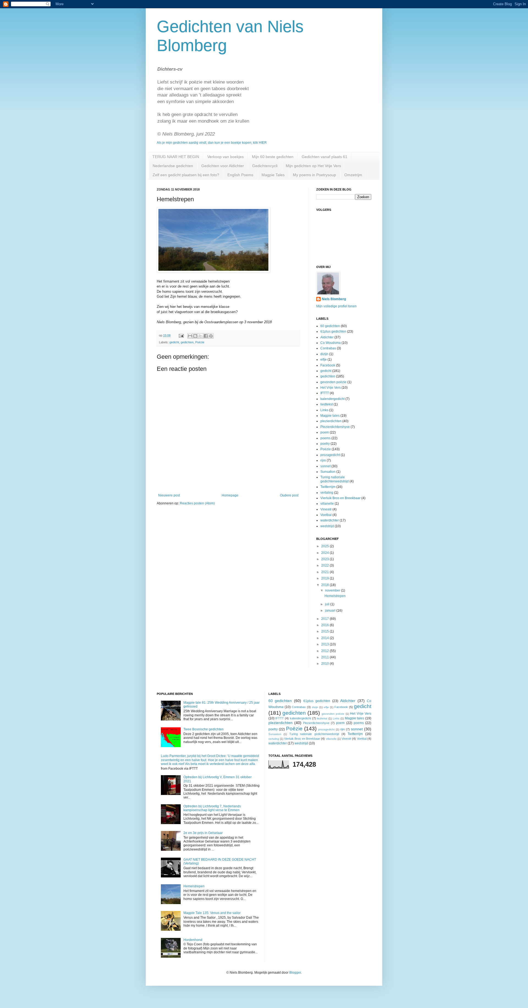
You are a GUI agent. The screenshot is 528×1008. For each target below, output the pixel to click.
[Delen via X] (200, 336)
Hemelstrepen (335, 596)
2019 (325, 578)
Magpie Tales (273, 175)
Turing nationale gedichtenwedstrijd (334, 479)
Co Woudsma (330, 343)
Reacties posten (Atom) (197, 503)
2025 (325, 546)
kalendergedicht (332, 399)
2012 (325, 651)
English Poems (240, 175)
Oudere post (289, 495)
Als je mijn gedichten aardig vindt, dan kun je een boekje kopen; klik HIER (212, 143)
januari (330, 610)
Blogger (295, 972)
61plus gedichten (333, 331)
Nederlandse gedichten (173, 166)
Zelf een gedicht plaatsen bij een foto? (186, 175)
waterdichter (329, 520)
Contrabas (328, 348)
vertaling (326, 493)
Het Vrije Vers (330, 388)
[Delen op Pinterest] (211, 336)
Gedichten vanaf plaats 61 (324, 156)
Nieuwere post (169, 495)
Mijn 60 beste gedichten (272, 156)
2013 (325, 644)
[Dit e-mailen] (190, 336)
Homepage (230, 495)
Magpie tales (330, 416)
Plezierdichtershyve (335, 427)
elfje (323, 359)
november (333, 590)
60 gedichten (330, 326)
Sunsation (328, 472)
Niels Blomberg (334, 299)
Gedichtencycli (264, 166)
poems (325, 438)
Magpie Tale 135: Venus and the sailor (212, 913)
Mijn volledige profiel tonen (336, 306)
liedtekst (326, 404)
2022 (325, 565)
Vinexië (326, 509)
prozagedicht (330, 455)
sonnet (325, 466)
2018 (325, 585)
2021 (325, 572)
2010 (325, 663)
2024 (325, 553)
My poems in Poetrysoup (314, 175)
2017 (325, 619)
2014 (325, 638)
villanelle (327, 504)
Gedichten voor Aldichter (222, 166)
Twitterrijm (328, 487)
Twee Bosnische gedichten (203, 729)
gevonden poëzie (333, 382)
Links (324, 410)
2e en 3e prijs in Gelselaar (203, 833)
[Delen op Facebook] (205, 336)
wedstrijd (327, 526)
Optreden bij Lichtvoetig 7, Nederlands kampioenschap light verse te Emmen (212, 808)
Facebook (327, 365)
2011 (325, 657)
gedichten (187, 342)
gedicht (174, 342)
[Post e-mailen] (181, 335)
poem (324, 432)
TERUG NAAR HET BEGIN (175, 156)
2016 (325, 625)
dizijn (324, 354)
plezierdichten (331, 421)
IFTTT (324, 393)
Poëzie (199, 342)
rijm (323, 460)
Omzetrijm (353, 175)
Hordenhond (192, 940)
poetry (325, 444)
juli (327, 604)
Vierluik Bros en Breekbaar (340, 498)
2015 (325, 631)
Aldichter (327, 337)
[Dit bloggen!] (195, 336)
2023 (325, 559)
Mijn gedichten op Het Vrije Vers (313, 166)
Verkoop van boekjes (225, 156)
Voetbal (326, 515)
